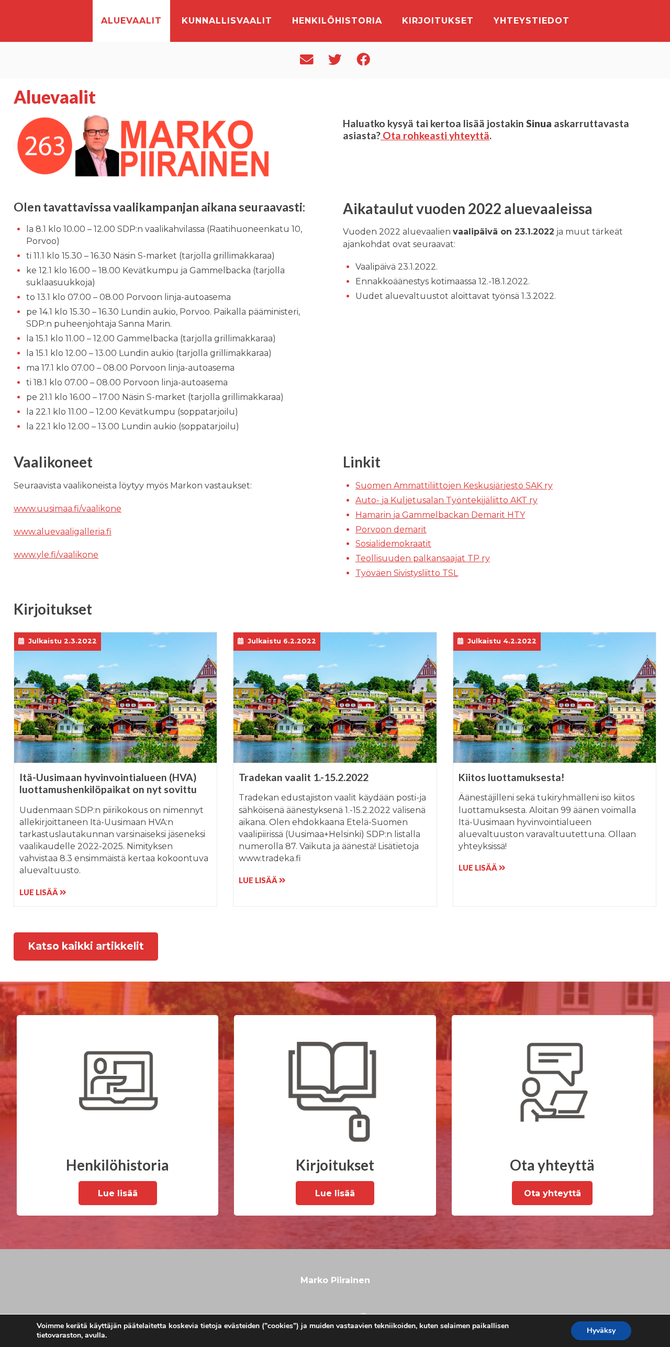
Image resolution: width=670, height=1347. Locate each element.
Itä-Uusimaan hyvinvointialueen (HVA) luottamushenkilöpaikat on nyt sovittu (108, 783)
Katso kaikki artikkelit (86, 946)
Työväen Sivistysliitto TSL (406, 573)
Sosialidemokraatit (393, 544)
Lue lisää (39, 892)
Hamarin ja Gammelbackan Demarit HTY (440, 515)
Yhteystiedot (532, 21)
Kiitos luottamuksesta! (511, 777)
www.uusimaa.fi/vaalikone (67, 509)
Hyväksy (601, 1330)
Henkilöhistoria (337, 21)
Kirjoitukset (438, 21)
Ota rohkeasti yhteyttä (435, 135)
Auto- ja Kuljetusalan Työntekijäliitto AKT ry (446, 500)
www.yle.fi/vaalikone (56, 555)
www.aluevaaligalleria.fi (62, 532)
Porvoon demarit (391, 530)
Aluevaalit (131, 21)
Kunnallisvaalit (227, 21)
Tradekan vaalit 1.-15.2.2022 (303, 777)
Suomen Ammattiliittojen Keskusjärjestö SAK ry (454, 486)
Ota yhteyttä (552, 1193)
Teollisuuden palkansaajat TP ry (422, 558)
